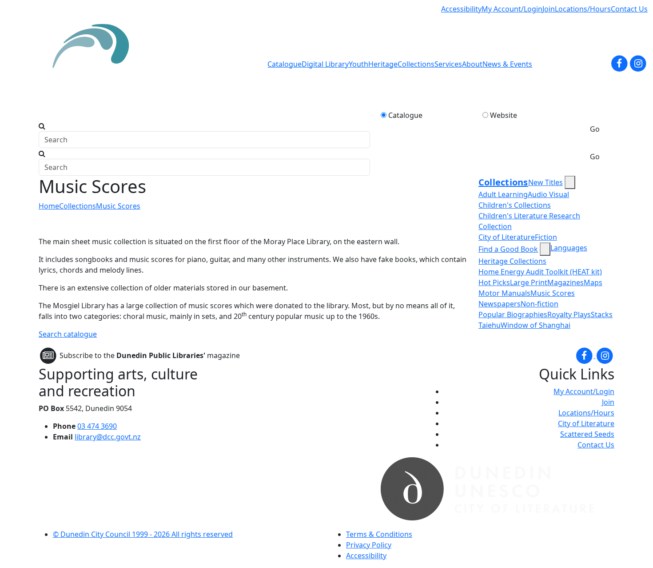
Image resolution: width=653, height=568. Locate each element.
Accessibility (461, 9)
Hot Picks (494, 282)
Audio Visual (548, 194)
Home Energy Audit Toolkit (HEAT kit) (540, 272)
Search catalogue (68, 334)
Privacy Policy (368, 545)
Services (448, 64)
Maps (593, 282)
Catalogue (284, 64)
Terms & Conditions (379, 534)
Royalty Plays (569, 314)
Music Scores (118, 206)
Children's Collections (514, 205)
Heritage (383, 64)
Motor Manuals (504, 293)
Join (548, 9)
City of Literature (506, 237)
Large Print (528, 282)
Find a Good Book (508, 249)
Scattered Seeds (587, 434)
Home (49, 206)
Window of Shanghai (535, 325)
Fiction (546, 237)
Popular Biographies (512, 314)
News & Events (507, 64)
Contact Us (629, 9)
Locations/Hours (583, 9)
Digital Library (325, 64)
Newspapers (499, 304)
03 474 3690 (97, 426)
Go (595, 129)
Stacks (602, 314)
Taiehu (489, 325)
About (472, 64)
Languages (568, 248)
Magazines (565, 282)
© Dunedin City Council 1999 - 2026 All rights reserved (143, 534)
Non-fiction (539, 304)
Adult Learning (503, 194)
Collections (416, 64)
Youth (358, 64)
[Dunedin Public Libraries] (94, 63)
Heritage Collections (512, 261)
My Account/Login (512, 9)
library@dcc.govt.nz (108, 437)
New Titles (545, 182)
